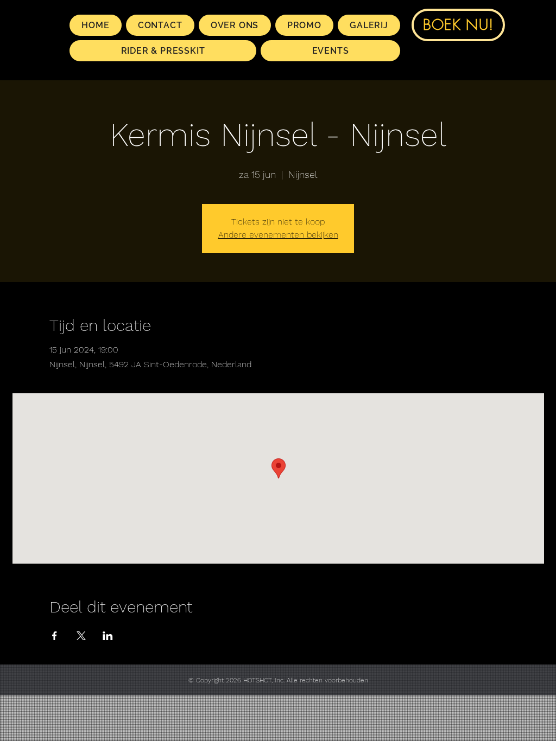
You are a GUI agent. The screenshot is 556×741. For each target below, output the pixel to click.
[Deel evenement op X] (81, 635)
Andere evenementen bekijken (278, 234)
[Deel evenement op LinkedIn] (108, 635)
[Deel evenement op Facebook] (54, 635)
